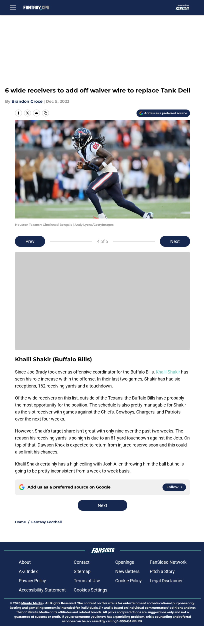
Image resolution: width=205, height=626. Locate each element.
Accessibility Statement (42, 589)
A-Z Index (28, 571)
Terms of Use (87, 580)
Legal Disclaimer (166, 580)
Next (175, 241)
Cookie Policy (128, 580)
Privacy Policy (32, 580)
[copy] (45, 113)
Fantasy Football (46, 522)
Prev (30, 241)
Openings (124, 562)
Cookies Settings (90, 589)
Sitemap (82, 571)
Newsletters (127, 571)
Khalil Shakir (168, 371)
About (25, 562)
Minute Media (31, 603)
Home (20, 522)
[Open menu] (13, 7)
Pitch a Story (162, 571)
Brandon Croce (27, 101)
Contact (82, 562)
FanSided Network (168, 562)
